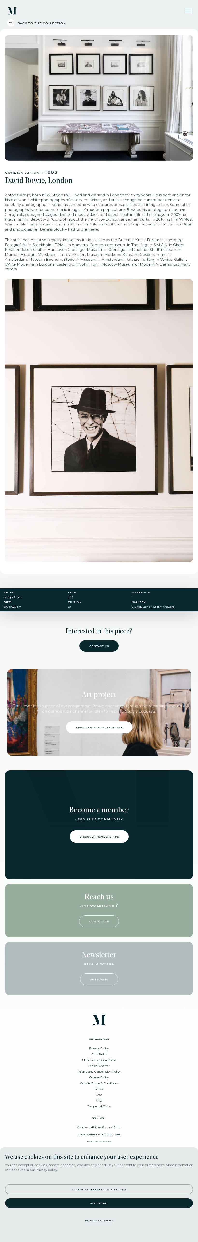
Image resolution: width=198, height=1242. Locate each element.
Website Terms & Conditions (99, 1083)
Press (99, 1089)
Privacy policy (46, 1170)
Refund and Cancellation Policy (99, 1071)
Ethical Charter (99, 1066)
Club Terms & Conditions (99, 1060)
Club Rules (99, 1054)
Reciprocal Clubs (99, 1106)
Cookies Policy (99, 1077)
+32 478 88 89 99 (99, 1141)
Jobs (99, 1095)
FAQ (99, 1100)
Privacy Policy (99, 1048)
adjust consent (99, 1220)
